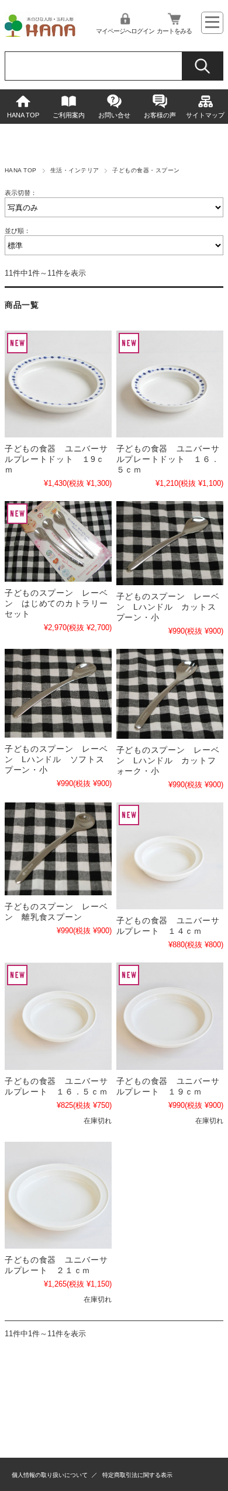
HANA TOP (23, 115)
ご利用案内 (69, 115)
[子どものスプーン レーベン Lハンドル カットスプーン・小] (169, 543)
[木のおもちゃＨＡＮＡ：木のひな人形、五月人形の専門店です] (41, 34)
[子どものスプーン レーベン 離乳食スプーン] (58, 849)
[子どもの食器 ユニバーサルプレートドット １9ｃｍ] (58, 384)
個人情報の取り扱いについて (50, 1475)
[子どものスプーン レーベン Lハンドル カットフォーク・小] (169, 694)
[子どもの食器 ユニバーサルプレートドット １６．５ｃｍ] (169, 384)
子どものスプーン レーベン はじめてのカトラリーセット (56, 603)
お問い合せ (114, 115)
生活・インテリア (74, 170)
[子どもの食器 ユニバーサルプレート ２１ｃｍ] (58, 1195)
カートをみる (174, 30)
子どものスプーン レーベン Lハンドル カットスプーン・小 (168, 607)
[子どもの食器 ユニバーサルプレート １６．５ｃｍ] (58, 1015)
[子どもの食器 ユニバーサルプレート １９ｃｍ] (169, 1015)
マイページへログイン (125, 30)
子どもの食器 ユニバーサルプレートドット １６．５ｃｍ (168, 459)
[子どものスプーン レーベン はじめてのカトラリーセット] (58, 541)
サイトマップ (205, 115)
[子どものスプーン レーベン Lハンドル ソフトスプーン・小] (58, 693)
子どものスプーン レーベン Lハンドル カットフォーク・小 (168, 760)
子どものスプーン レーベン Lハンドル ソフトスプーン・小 (56, 759)
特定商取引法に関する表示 (137, 1475)
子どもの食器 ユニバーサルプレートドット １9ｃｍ (56, 459)
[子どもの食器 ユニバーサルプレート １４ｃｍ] (169, 855)
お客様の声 (160, 115)
